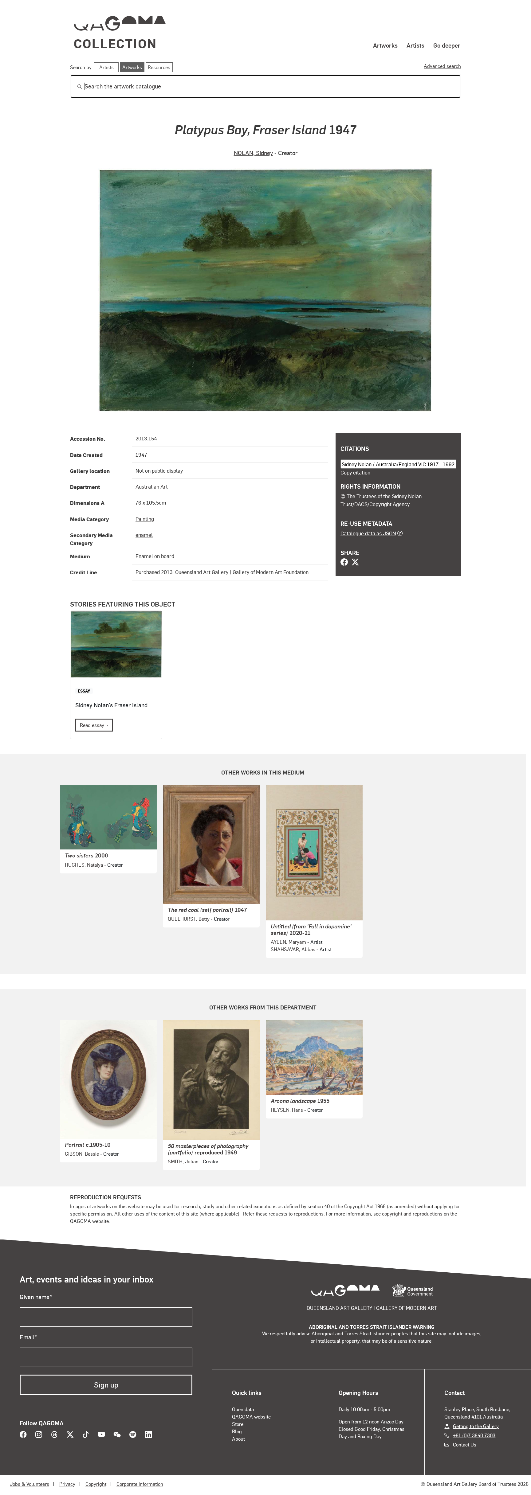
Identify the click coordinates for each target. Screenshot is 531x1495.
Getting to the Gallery (476, 1426)
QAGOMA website (251, 1416)
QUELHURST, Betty (189, 918)
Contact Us (464, 1444)
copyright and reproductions (412, 1213)
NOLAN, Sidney (253, 153)
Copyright (95, 1484)
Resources (159, 67)
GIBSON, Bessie (82, 1153)
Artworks (385, 45)
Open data (243, 1409)
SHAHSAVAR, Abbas (293, 949)
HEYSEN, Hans (287, 1110)
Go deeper (446, 45)
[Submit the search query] (75, 87)
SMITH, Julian (183, 1161)
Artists (415, 45)
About (238, 1438)
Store (237, 1424)
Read (92, 725)
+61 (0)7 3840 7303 (474, 1435)
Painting (145, 518)
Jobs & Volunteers (29, 1484)
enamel (144, 534)
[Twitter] (355, 562)
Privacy (67, 1484)
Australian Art (152, 486)
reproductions (309, 1213)
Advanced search (442, 66)
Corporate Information (139, 1484)
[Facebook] (344, 562)
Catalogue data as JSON (368, 533)
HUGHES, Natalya (84, 864)
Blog (237, 1431)
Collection (115, 43)
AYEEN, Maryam (288, 942)
